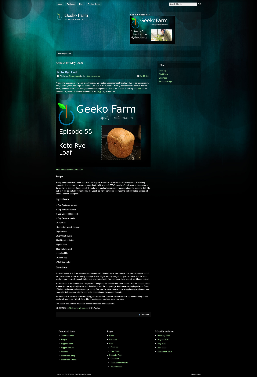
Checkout (115, 358)
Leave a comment (93, 76)
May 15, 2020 (144, 76)
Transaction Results (119, 363)
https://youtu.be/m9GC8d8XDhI (69, 170)
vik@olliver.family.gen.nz (77, 308)
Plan (81, 4)
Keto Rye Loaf (67, 71)
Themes (64, 352)
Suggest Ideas (67, 344)
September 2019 (165, 352)
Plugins (64, 339)
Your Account (116, 367)
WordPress (69, 374)
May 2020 (162, 344)
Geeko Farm (76, 15)
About (60, 4)
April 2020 (162, 348)
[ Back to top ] (196, 374)
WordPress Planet (68, 360)
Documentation (67, 335)
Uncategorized (64, 53)
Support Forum (67, 348)
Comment (145, 314)
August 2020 (163, 339)
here (139, 88)
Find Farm (163, 74)
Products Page (94, 4)
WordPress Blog (68, 356)
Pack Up (162, 71)
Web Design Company (83, 374)
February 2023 (164, 335)
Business (71, 4)
